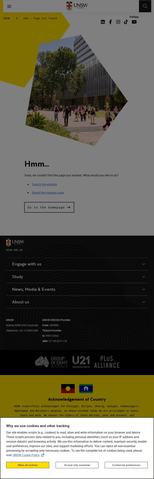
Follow (134, 16)
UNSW (6, 18)
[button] (49, 207)
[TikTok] (125, 22)
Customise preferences (126, 465)
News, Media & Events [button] (33, 289)
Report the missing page (48, 193)
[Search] (145, 6)
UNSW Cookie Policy (29, 455)
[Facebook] (110, 22)
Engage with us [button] (27, 264)
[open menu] (9, 6)
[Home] (77, 6)
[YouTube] (133, 22)
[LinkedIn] (103, 22)
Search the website (44, 184)
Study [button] (17, 276)
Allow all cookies (28, 465)
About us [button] (20, 302)
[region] (77, 448)
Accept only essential (77, 465)
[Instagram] (118, 22)
